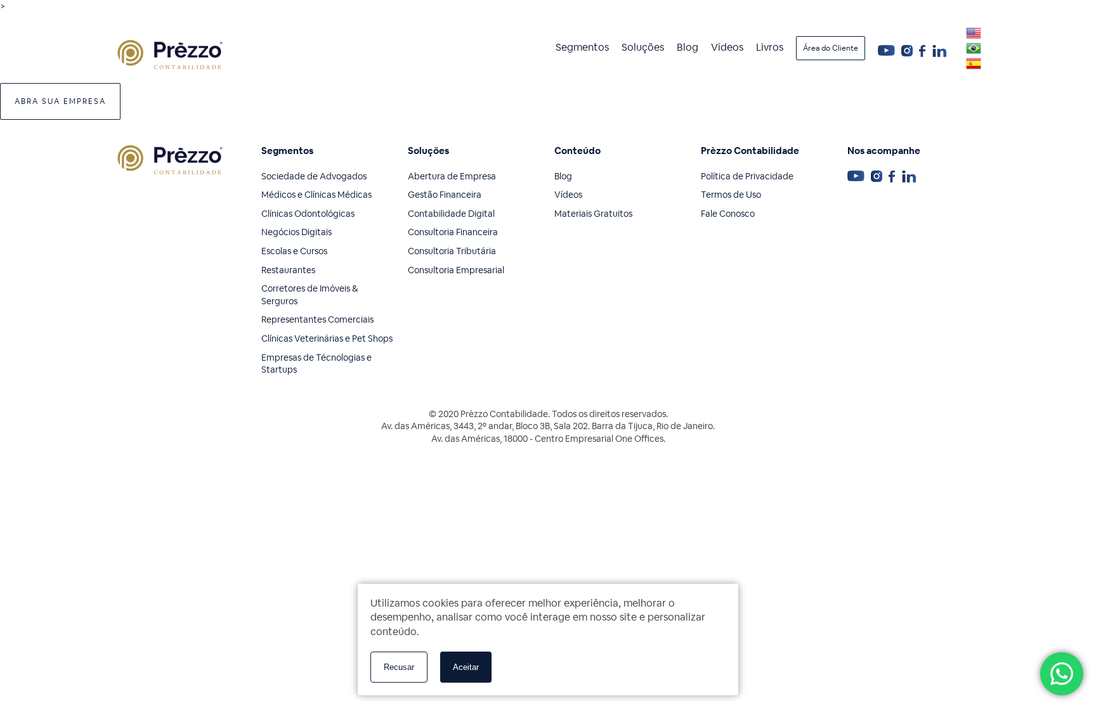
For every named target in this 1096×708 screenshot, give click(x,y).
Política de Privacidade (747, 176)
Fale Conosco (728, 213)
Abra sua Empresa (60, 101)
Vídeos (727, 47)
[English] (973, 33)
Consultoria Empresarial (456, 270)
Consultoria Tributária (452, 251)
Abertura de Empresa (452, 176)
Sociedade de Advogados (314, 176)
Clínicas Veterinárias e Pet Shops (327, 338)
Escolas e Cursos (294, 251)
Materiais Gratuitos (593, 213)
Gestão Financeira (444, 194)
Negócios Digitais (296, 232)
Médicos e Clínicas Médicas (316, 194)
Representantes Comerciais (317, 319)
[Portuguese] (973, 48)
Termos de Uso (731, 194)
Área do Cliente (830, 48)
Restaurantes (288, 270)
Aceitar (466, 667)
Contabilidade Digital (451, 213)
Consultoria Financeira (453, 232)
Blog (687, 47)
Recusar (399, 667)
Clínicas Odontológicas (308, 213)
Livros (769, 47)
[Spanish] (973, 63)
